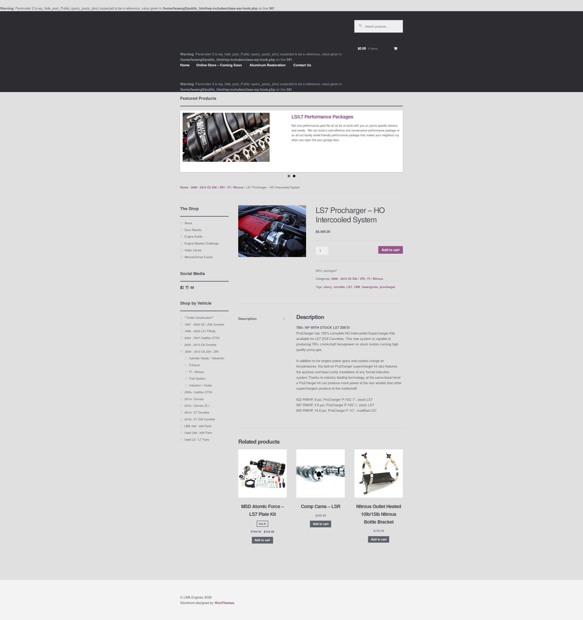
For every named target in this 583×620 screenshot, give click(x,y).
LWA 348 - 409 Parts (197, 426)
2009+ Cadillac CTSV (198, 392)
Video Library (193, 250)
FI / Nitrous (235, 187)
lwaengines (370, 287)
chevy (328, 287)
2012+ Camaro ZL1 (197, 405)
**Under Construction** (199, 317)
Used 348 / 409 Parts (198, 432)
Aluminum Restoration (268, 64)
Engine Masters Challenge (201, 243)
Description (247, 318)
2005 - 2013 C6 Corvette (200, 344)
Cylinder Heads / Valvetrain (206, 358)
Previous (174, 141)
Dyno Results (193, 230)
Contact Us (302, 64)
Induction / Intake (200, 385)
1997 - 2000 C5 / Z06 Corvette (204, 324)
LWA (357, 287)
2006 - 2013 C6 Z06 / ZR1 (208, 187)
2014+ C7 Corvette (196, 412)
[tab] (262, 318)
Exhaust (194, 365)
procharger (387, 287)
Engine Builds (193, 236)
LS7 (349, 287)
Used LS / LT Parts (196, 439)
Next (408, 141)
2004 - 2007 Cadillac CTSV (202, 338)
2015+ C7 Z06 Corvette (199, 419)
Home (184, 64)
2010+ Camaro (194, 399)
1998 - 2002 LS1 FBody (199, 331)
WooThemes (224, 602)
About (188, 223)
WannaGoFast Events (198, 257)
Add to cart (390, 249)
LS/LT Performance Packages (322, 116)
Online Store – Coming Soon (219, 64)
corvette (339, 287)
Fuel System (197, 378)
